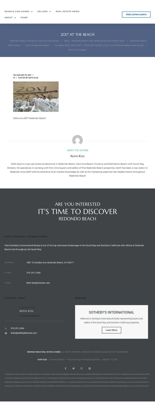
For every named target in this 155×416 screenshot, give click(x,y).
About (9, 17)
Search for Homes (17, 11)
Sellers (42, 11)
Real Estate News (68, 11)
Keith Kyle (33, 78)
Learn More (111, 330)
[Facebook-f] (65, 368)
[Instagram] (81, 368)
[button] (136, 15)
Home (24, 17)
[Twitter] (73, 368)
